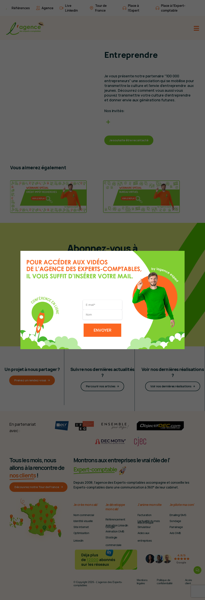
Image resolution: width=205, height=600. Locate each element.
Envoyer (102, 330)
